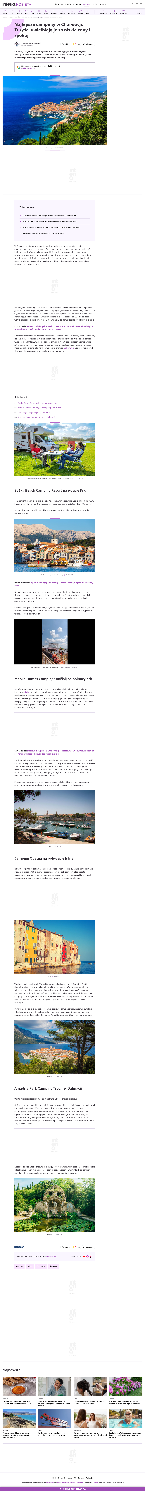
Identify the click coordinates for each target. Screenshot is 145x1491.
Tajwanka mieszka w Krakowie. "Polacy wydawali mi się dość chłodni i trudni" (50, 221)
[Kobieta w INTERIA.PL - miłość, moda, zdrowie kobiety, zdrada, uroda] (23, 4)
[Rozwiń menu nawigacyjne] (141, 4)
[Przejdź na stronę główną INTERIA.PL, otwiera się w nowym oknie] (9, 4)
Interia (5, 17)
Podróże (17, 17)
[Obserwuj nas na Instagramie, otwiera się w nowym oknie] (87, 1256)
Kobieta (11, 17)
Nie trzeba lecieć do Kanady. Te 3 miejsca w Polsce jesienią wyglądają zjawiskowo (51, 227)
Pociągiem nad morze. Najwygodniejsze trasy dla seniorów (43, 233)
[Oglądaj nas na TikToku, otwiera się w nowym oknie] (91, 1256)
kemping (53, 1266)
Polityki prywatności (63, 1482)
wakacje (19, 1266)
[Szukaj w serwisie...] (133, 4)
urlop (30, 1266)
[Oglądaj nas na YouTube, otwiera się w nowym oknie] (84, 1256)
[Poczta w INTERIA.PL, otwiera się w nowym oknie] (137, 4)
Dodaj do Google (39, 68)
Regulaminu (50, 1482)
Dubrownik (69, 348)
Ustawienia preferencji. (77, 1482)
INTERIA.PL (95, 1482)
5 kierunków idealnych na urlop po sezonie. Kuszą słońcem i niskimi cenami (49, 216)
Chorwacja (41, 1266)
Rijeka (26, 692)
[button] (77, 4)
